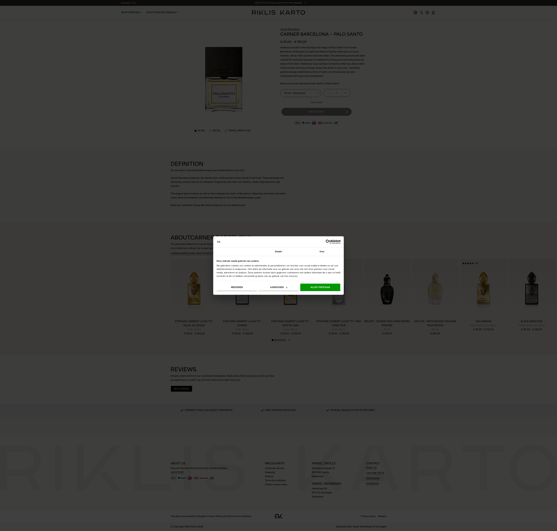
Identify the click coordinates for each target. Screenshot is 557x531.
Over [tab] (322, 251)
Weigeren (237, 287)
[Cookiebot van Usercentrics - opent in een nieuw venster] (328, 242)
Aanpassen (277, 287)
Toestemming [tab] (235, 251)
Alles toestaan (320, 287)
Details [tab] (278, 251)
